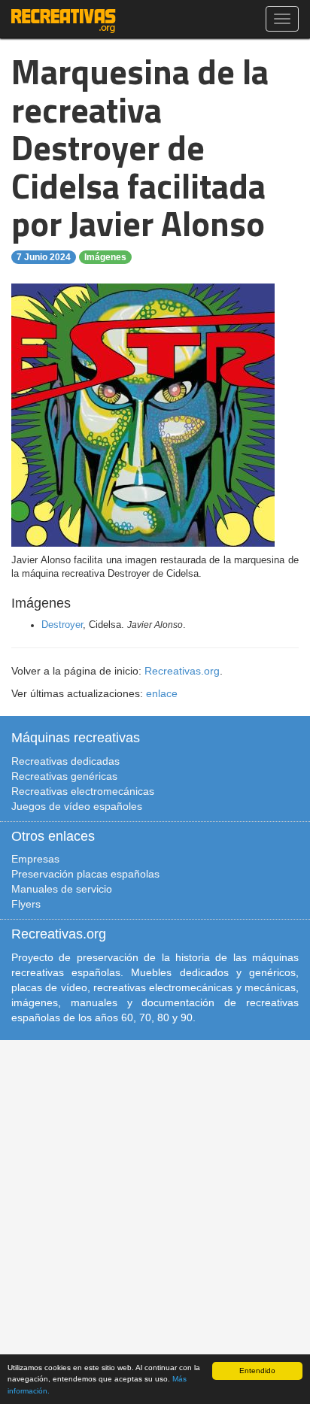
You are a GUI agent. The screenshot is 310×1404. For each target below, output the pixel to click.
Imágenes (105, 257)
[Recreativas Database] (63, 19)
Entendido (257, 1370)
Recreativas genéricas (64, 776)
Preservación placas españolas (85, 874)
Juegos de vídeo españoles (76, 806)
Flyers (26, 904)
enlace (162, 693)
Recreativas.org (182, 671)
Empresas (35, 859)
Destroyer (62, 625)
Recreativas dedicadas (65, 761)
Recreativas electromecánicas (82, 791)
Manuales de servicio (61, 889)
